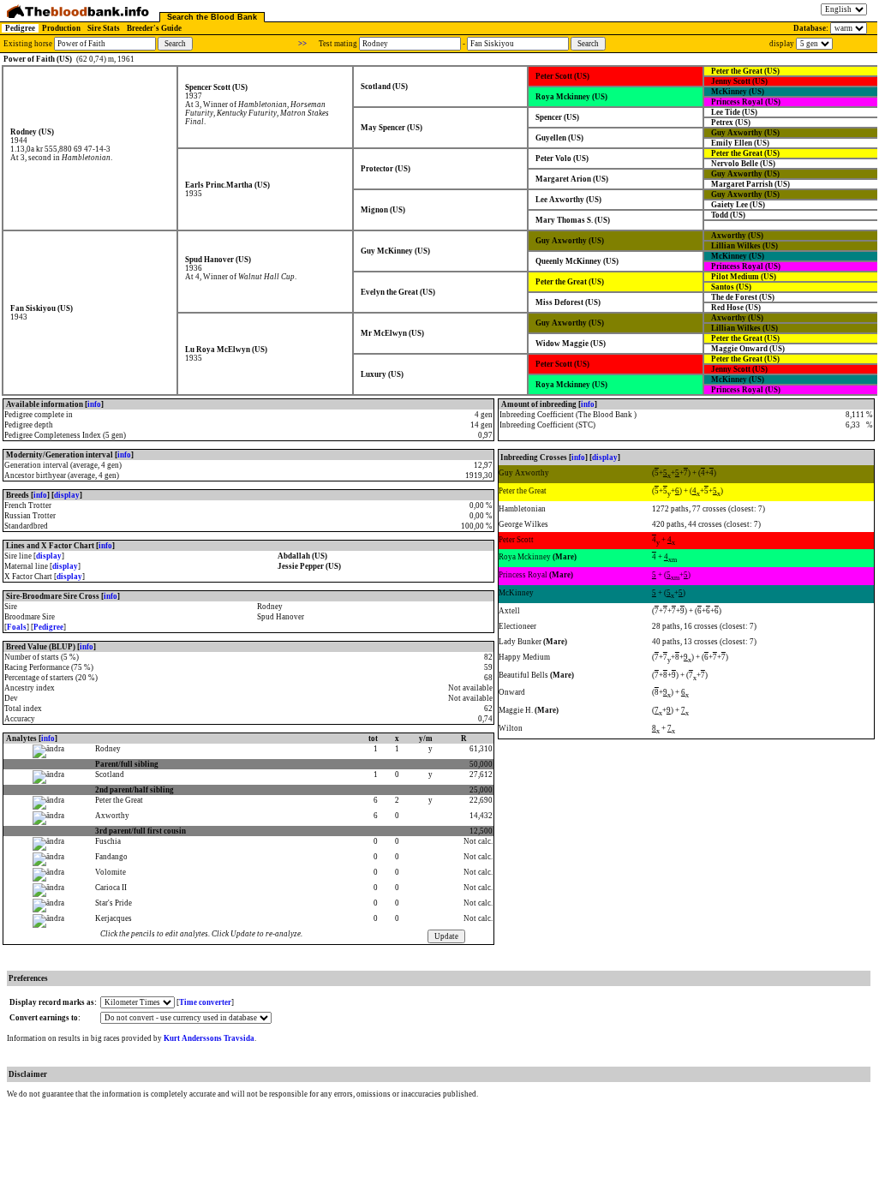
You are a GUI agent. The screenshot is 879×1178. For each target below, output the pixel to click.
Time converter (205, 1002)
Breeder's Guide (154, 28)
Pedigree (20, 28)
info (94, 404)
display (67, 495)
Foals (17, 627)
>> (302, 43)
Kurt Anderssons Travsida (209, 1038)
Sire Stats (103, 28)
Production (61, 28)
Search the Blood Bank (212, 17)
